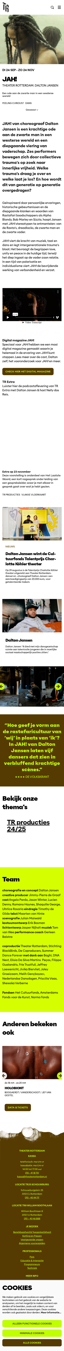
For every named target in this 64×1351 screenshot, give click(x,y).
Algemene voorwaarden (32, 1243)
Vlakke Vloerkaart (33, 494)
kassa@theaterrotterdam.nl (32, 1176)
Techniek (32, 1268)
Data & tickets (18, 1107)
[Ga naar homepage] (5, 7)
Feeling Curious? (13, 103)
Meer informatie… (51, 1312)
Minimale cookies (32, 1333)
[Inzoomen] (20, 705)
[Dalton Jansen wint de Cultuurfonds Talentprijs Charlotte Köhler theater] (32, 523)
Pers (32, 1257)
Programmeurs (32, 1264)
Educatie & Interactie (32, 1260)
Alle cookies (32, 1342)
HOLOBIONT (14, 1088)
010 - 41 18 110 (32, 1173)
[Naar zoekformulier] (52, 7)
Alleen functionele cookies (32, 1323)
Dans (28, 103)
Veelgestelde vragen (32, 1239)
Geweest (31, 109)
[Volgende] (58, 686)
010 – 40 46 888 (32, 1218)
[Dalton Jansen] (32, 615)
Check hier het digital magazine (27, 371)
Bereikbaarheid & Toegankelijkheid (32, 1232)
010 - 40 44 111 (32, 1197)
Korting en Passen (32, 1236)
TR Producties (11, 494)
